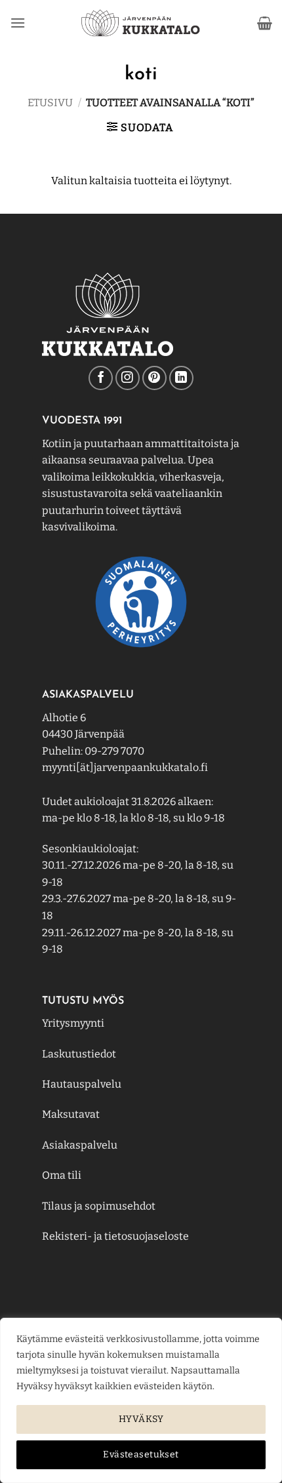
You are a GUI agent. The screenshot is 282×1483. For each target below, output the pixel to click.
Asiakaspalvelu (79, 1145)
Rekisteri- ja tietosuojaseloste (115, 1236)
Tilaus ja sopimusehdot (98, 1206)
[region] (141, 1400)
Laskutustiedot (79, 1054)
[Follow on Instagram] (127, 378)
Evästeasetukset (140, 1454)
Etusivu (50, 102)
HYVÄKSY (141, 1419)
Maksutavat (71, 1114)
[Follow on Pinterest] (154, 378)
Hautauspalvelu (81, 1084)
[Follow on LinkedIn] (181, 378)
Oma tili (61, 1175)
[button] (18, 23)
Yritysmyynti (73, 1023)
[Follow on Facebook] (101, 378)
